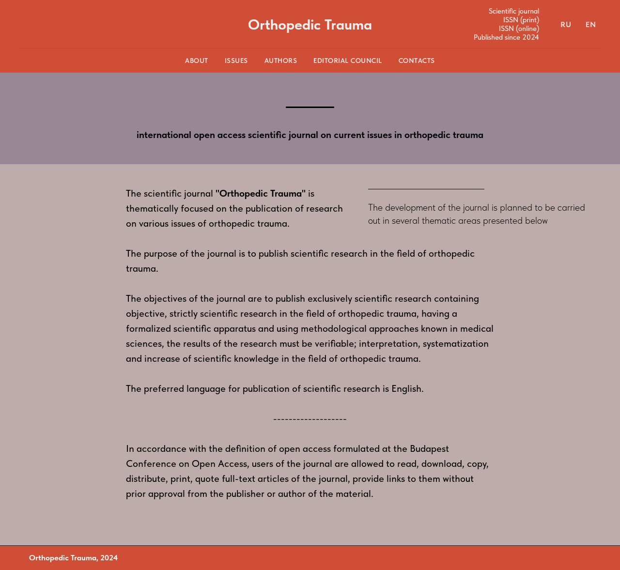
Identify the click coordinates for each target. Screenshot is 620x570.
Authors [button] (280, 60)
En (591, 24)
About (196, 60)
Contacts (417, 60)
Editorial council (347, 60)
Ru (565, 24)
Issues (236, 60)
